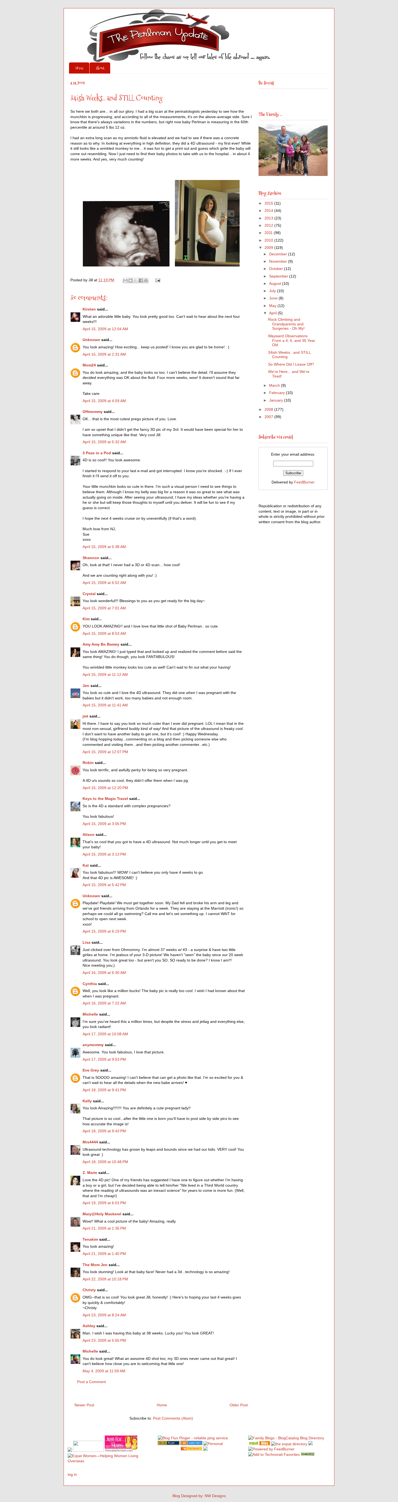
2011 (269, 233)
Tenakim (90, 1239)
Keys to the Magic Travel (105, 798)
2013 (269, 218)
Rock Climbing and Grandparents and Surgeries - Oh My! (286, 324)
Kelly (87, 1101)
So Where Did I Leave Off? (291, 364)
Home (79, 68)
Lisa (86, 942)
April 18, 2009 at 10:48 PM (105, 1162)
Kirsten (89, 309)
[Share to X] (135, 280)
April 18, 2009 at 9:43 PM (104, 1131)
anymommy (93, 1045)
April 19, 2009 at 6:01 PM (104, 1203)
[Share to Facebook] (140, 280)
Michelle (90, 1014)
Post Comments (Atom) (173, 1418)
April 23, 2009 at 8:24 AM (104, 1315)
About (100, 68)
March (275, 385)
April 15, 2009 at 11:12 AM (105, 674)
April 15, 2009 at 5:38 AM (104, 547)
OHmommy (93, 411)
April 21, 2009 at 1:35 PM (104, 1228)
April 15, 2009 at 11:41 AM (105, 705)
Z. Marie (90, 1172)
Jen (86, 685)
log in (72, 1474)
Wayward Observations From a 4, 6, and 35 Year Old (291, 340)
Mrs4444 (90, 1142)
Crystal (89, 594)
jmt (85, 716)
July (273, 291)
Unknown (91, 340)
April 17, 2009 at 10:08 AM (105, 1034)
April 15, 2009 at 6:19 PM (104, 931)
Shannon (91, 558)
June (274, 298)
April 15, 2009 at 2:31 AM (104, 354)
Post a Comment (91, 1382)
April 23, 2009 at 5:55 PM (104, 1340)
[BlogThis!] (130, 280)
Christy (89, 1290)
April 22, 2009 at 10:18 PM (105, 1279)
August (275, 283)
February (277, 392)
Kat (86, 865)
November (278, 261)
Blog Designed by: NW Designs (199, 1496)
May (273, 305)
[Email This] (125, 280)
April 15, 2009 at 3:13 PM (104, 854)
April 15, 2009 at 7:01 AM (104, 608)
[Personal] (213, 1443)
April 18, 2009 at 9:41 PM (104, 1090)
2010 (269, 240)
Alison (88, 834)
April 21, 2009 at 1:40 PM (104, 1253)
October (276, 268)
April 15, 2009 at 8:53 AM (104, 633)
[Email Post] (157, 280)
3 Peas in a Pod (97, 453)
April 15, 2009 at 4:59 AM (104, 401)
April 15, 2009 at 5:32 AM (104, 442)
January (276, 400)
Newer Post (84, 1405)
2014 (269, 210)
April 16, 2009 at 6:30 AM (104, 972)
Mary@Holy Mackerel (102, 1214)
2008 (269, 409)
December (278, 254)
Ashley (89, 1326)
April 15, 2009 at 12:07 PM (105, 752)
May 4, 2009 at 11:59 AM (104, 1371)
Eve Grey (91, 1070)
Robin (88, 762)
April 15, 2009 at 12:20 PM (105, 788)
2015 (269, 203)
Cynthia (90, 984)
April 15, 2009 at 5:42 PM (104, 885)
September (279, 276)
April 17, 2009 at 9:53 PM (104, 1059)
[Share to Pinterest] (146, 280)
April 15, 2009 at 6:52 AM (104, 582)
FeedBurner (304, 482)
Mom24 (89, 365)
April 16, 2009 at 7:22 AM (104, 1003)
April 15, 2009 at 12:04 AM (105, 329)
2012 (269, 225)
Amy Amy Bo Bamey (101, 644)
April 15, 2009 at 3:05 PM (104, 824)
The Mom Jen (95, 1265)
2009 (269, 247)
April (273, 313)
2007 (269, 417)
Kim (86, 619)
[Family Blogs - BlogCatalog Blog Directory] (286, 1438)
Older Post (239, 1405)
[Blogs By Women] (310, 1444)
